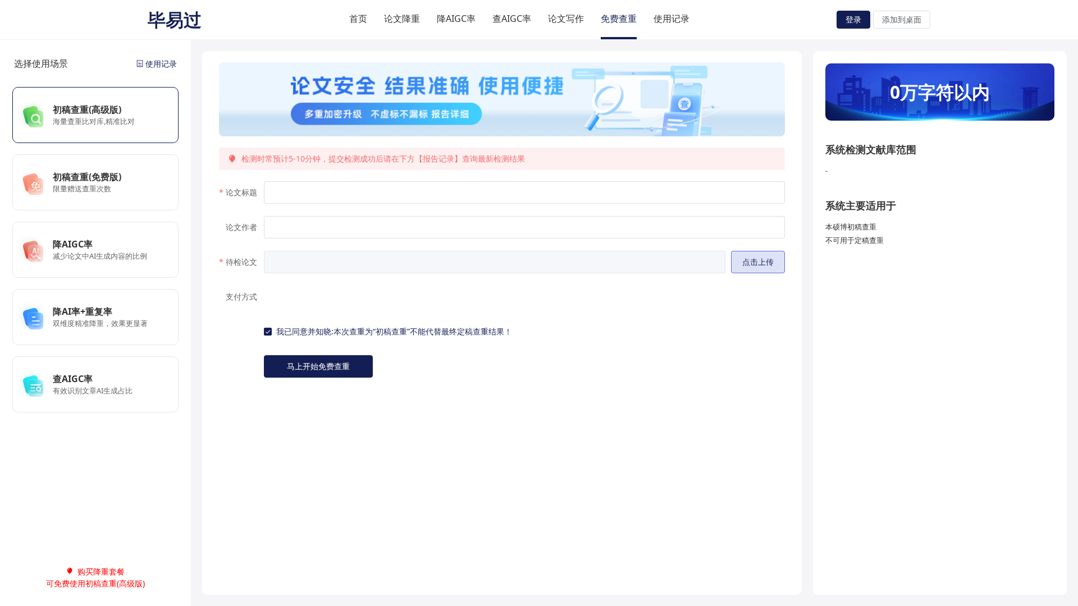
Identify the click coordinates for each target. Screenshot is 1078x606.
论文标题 (241, 192)
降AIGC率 (456, 18)
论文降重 (402, 18)
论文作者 (241, 227)
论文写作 (566, 18)
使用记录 (671, 18)
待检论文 (241, 261)
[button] (758, 262)
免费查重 (619, 18)
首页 (358, 18)
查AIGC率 (511, 18)
